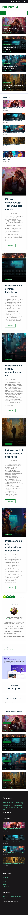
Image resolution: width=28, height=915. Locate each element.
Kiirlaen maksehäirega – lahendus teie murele (13, 29)
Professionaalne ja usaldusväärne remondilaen (12, 158)
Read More (11, 246)
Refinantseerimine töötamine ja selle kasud (13, 86)
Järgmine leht (21, 597)
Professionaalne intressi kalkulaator (10, 48)
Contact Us (6, 886)
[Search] (24, 13)
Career (4, 884)
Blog (4, 879)
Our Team (5, 882)
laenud (8, 618)
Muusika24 (10, 7)
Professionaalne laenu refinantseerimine (10, 67)
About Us (5, 877)
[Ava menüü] (3, 13)
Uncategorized (7, 25)
